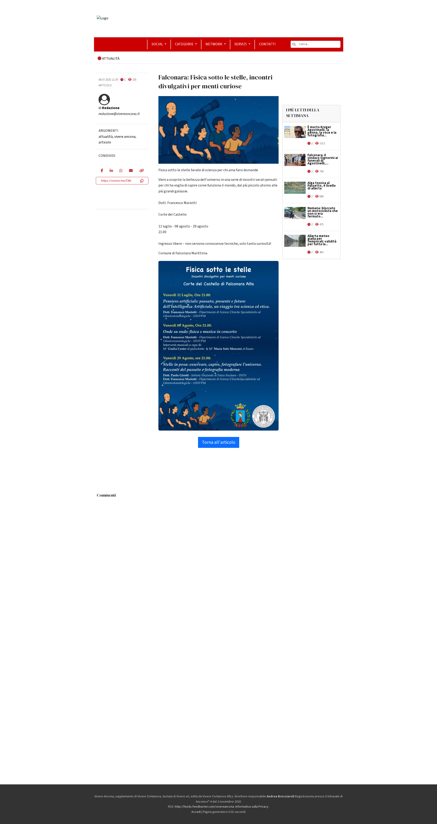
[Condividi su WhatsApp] (120, 171)
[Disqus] (218, 557)
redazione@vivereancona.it (119, 113)
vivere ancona (124, 136)
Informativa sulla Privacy (251, 806)
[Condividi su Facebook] (102, 171)
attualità (106, 136)
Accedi (196, 812)
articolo (105, 142)
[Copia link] (141, 171)
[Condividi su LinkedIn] (111, 171)
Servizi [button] (240, 44)
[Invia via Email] (131, 171)
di (109, 107)
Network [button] (214, 44)
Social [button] (158, 44)
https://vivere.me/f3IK (116, 181)
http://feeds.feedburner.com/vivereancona (204, 806)
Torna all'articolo (218, 442)
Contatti (267, 44)
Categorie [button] (184, 44)
